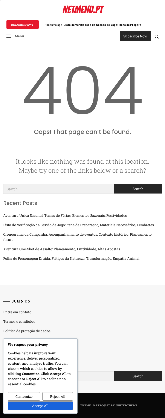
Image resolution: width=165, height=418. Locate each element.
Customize (23, 396)
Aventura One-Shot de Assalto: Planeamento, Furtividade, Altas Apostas (61, 249)
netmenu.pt (83, 9)
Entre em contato (17, 312)
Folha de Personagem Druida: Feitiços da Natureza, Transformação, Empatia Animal (71, 258)
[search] (157, 36)
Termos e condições (19, 321)
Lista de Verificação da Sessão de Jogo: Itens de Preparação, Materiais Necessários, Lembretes (78, 225)
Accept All (40, 405)
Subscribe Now (135, 36)
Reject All (57, 396)
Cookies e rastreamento (22, 349)
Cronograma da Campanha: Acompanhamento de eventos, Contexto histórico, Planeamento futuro (77, 237)
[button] (15, 36)
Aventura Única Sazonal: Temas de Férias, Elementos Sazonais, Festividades (65, 215)
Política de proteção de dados (26, 331)
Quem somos (13, 340)
